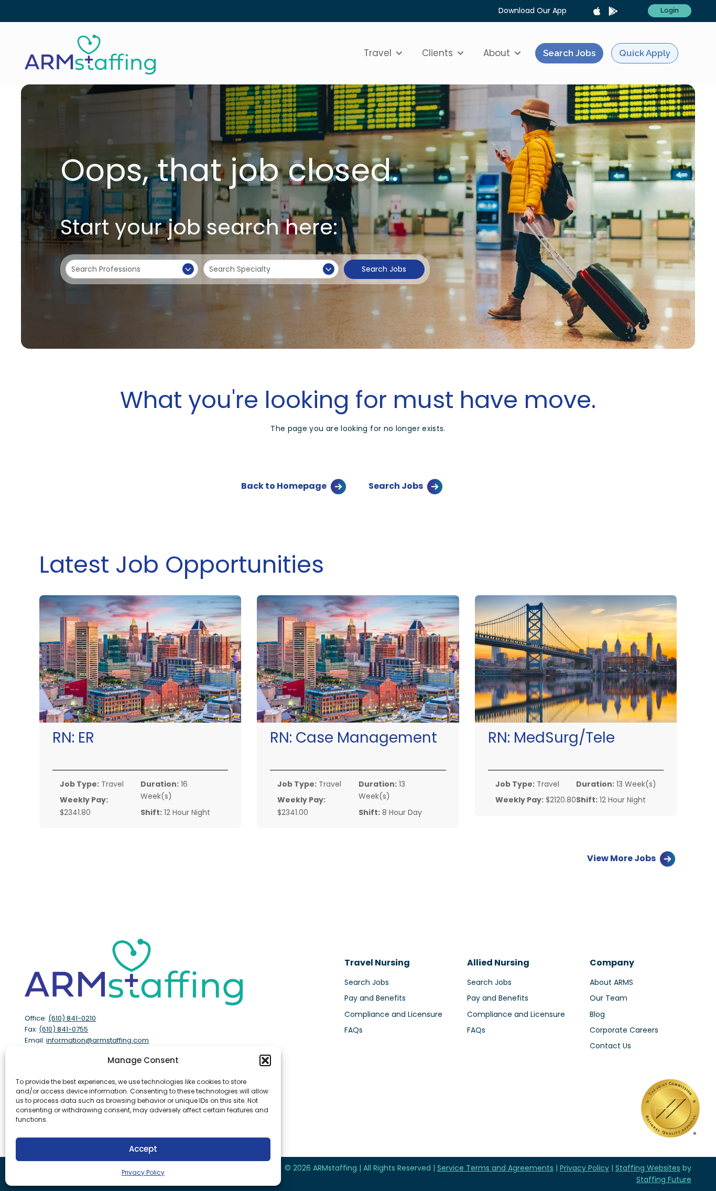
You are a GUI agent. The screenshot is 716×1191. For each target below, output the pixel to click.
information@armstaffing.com (97, 1040)
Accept (143, 1148)
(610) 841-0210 (72, 1018)
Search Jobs (569, 53)
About (496, 53)
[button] (265, 1060)
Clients (437, 53)
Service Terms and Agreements (495, 1168)
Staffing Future (663, 1179)
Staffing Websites (647, 1168)
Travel (378, 53)
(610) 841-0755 (63, 1029)
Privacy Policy (143, 1172)
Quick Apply (644, 53)
